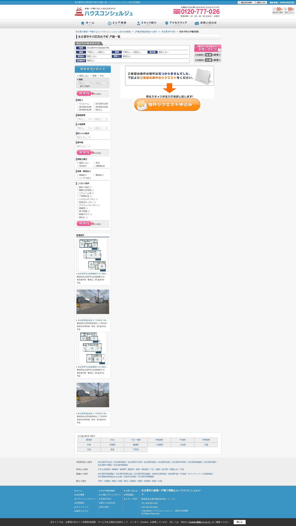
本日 (98, 163)
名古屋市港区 (210, 462)
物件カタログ (82, 511)
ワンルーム (84, 104)
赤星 (112, 449)
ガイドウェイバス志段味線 (200, 474)
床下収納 (84, 211)
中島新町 (159, 440)
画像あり (83, 175)
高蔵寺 (133, 481)
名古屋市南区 (150, 462)
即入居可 (105, 507)
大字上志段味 (104, 469)
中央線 (183, 474)
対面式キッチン (87, 202)
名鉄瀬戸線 (173, 474)
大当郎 (183, 445)
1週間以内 (100, 166)
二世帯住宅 (85, 196)
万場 (206, 445)
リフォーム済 (86, 193)
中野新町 (206, 440)
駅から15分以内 (108, 503)
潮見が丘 (174, 469)
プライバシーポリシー (86, 499)
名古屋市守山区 (105, 462)
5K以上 (99, 110)
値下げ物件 (85, 86)
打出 (112, 440)
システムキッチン (88, 199)
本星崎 (147, 481)
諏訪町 (131, 469)
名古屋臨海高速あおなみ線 (110, 476)
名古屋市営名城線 (142, 474)
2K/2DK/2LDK (85, 107)
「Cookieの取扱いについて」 (199, 522)
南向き (83, 217)
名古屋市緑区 (120, 462)
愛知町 (89, 440)
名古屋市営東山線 (124, 474)
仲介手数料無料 (108, 491)
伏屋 (120, 481)
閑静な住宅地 (86, 190)
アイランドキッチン (89, 205)
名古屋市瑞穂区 (195, 462)
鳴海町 (115, 469)
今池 (160, 481)
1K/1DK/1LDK (102, 104)
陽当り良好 (85, 187)
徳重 (140, 481)
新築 (94, 76)
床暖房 (83, 208)
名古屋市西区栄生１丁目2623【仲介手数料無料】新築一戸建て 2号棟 (107, 320)
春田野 (123, 469)
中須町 (183, 440)
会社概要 (80, 495)
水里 (89, 445)
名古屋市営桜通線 (106, 474)
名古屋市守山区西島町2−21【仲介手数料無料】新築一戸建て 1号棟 (106, 367)
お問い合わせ (132, 491)
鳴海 (114, 481)
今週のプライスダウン (111, 495)
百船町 (112, 445)
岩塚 (154, 481)
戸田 (100, 481)
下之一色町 (136, 440)
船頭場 (145, 469)
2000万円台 (106, 499)
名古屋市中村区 (179, 462)
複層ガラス (85, 214)
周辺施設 (130, 495)
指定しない (84, 76)
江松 (89, 449)
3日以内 (82, 166)
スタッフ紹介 (132, 499)
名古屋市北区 (164, 462)
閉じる (240, 522)
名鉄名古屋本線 (159, 474)
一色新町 (159, 445)
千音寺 (136, 449)
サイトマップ (82, 507)
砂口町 (165, 469)
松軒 (138, 469)
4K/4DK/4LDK (85, 110)
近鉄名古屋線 (130, 476)
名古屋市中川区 (135, 462)
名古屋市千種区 (105, 465)
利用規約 (80, 503)
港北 (126, 481)
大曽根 (107, 481)
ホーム (79, 491)
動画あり (100, 175)
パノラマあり (85, 178)
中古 (102, 76)
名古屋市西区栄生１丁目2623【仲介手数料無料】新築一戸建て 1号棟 (107, 413)
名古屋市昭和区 (121, 465)
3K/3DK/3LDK (102, 107)
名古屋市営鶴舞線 (146, 476)
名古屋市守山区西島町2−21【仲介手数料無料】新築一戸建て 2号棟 (106, 274)
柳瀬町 (136, 445)
